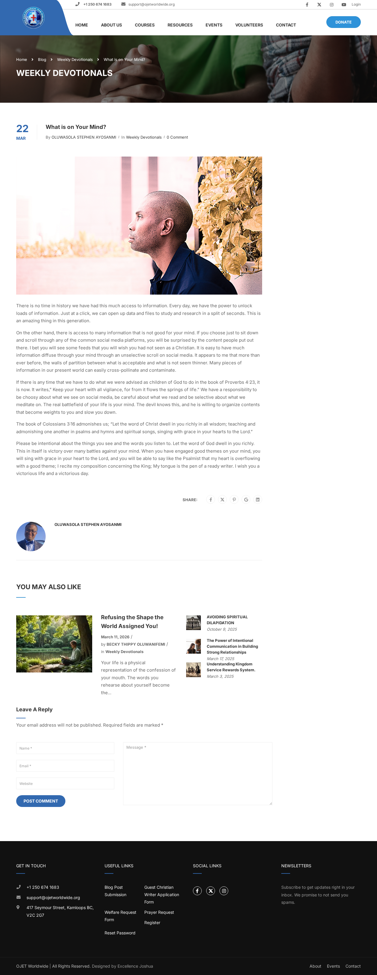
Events (214, 24)
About (315, 966)
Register (152, 922)
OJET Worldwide (32, 966)
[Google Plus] (246, 500)
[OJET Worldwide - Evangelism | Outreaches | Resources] (34, 17)
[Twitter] (222, 500)
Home (81, 24)
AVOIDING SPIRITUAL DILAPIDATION (227, 619)
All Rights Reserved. (71, 966)
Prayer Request (159, 912)
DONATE (343, 22)
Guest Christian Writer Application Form (161, 894)
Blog (42, 59)
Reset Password (120, 932)
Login (356, 4)
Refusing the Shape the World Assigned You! (132, 621)
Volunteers (249, 24)
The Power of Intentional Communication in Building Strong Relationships (232, 646)
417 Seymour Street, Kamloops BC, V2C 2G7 (60, 911)
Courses (145, 24)
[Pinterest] (234, 500)
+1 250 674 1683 (97, 4)
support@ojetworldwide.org (151, 4)
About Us (111, 24)
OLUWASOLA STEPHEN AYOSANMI (84, 137)
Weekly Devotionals (75, 59)
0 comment (177, 137)
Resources (180, 24)
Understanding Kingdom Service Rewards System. (231, 667)
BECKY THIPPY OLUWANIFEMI (136, 644)
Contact (286, 24)
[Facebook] (210, 500)
